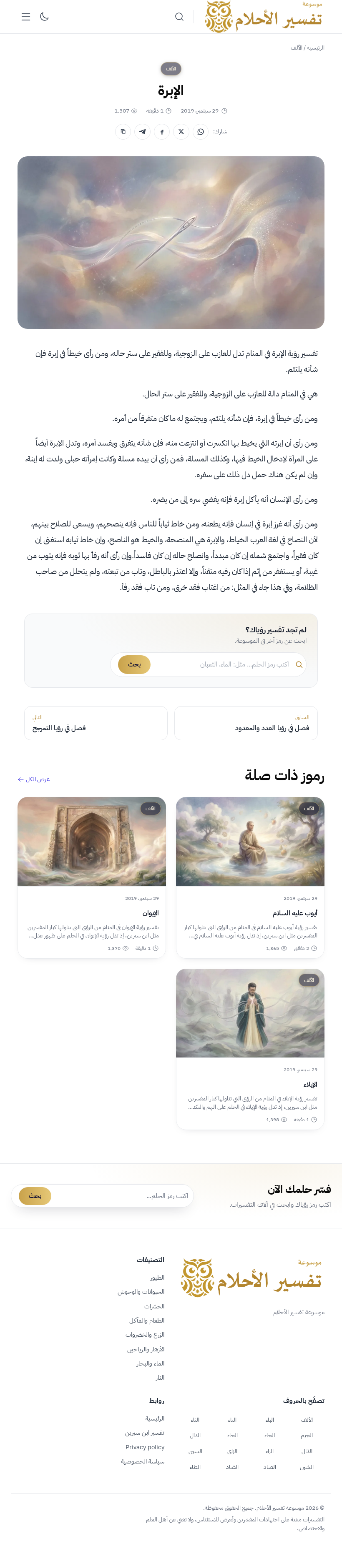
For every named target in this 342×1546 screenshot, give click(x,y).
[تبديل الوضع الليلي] (44, 16)
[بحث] (179, 16)
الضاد (232, 1466)
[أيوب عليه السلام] (250, 841)
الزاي (232, 1451)
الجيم (307, 1435)
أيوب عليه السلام (295, 913)
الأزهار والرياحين (145, 1349)
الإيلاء (310, 1085)
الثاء (195, 1419)
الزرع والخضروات (145, 1334)
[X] (181, 132)
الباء (270, 1419)
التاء (232, 1419)
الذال (307, 1451)
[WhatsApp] (201, 132)
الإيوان (151, 913)
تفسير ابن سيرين (144, 1432)
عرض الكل (38, 779)
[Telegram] (142, 132)
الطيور (157, 1277)
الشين (307, 1466)
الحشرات (154, 1306)
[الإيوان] (92, 841)
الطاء (195, 1466)
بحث (134, 664)
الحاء (269, 1435)
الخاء (232, 1435)
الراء (270, 1451)
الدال (195, 1435)
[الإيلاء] (250, 1013)
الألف (296, 47)
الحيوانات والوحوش (141, 1291)
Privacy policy (145, 1447)
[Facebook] (162, 132)
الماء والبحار (150, 1363)
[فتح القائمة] (26, 16)
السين (195, 1451)
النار (160, 1377)
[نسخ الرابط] (123, 132)
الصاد (270, 1466)
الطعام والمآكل (146, 1320)
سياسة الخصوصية (142, 1461)
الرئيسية (315, 47)
